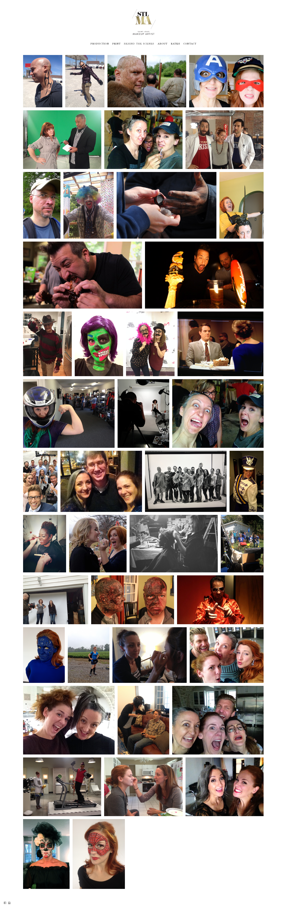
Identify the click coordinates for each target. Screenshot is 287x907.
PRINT (116, 43)
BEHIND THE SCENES (139, 43)
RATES (175, 43)
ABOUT (162, 43)
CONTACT (189, 43)
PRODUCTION (100, 43)
